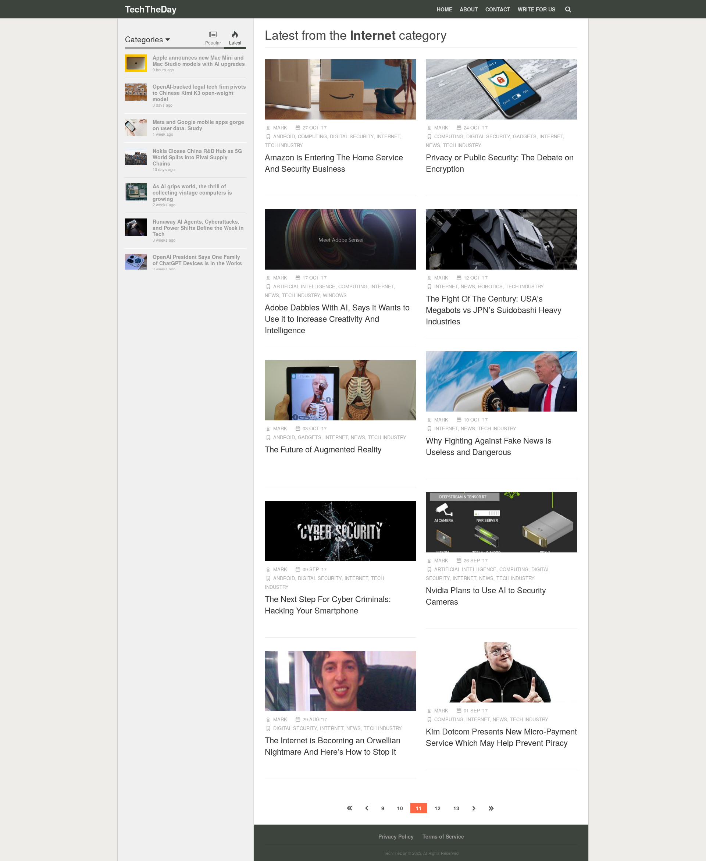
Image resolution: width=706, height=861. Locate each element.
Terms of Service (443, 836)
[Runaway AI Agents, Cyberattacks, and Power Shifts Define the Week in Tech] (136, 233)
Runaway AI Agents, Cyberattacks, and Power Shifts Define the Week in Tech (198, 228)
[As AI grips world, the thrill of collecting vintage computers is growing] (136, 198)
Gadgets (524, 136)
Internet (388, 136)
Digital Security (352, 136)
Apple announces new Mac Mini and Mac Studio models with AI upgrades (199, 60)
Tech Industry (284, 145)
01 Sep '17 (476, 710)
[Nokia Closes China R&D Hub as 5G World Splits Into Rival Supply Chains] (136, 163)
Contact (497, 9)
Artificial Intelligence (304, 286)
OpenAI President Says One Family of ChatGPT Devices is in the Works (197, 260)
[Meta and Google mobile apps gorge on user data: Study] (136, 134)
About (469, 9)
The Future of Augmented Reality (323, 449)
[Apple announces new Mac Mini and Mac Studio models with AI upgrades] (136, 69)
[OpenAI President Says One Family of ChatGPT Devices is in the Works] (136, 269)
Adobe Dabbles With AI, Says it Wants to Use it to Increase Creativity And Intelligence (337, 318)
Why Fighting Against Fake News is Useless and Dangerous (489, 445)
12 (438, 808)
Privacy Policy (396, 836)
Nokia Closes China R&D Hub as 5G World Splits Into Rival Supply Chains (197, 157)
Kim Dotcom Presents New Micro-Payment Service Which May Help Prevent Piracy (501, 736)
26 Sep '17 (476, 560)
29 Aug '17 (315, 719)
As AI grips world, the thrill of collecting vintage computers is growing (192, 192)
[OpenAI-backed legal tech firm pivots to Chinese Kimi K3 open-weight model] (136, 98)
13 (456, 808)
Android (284, 136)
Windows (335, 295)
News (433, 145)
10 (400, 808)
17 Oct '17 (315, 277)
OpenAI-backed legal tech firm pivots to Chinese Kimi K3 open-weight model (199, 93)
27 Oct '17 (315, 127)
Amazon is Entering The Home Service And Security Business (334, 162)
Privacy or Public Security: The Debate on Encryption (500, 162)
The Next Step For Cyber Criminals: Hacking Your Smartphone (328, 604)
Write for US (536, 9)
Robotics (490, 286)
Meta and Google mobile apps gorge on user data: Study (198, 125)
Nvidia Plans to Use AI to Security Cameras (486, 595)
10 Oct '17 (476, 419)
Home (444, 9)
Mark (280, 127)
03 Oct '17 (315, 428)
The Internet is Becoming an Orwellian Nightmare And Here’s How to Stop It (332, 745)
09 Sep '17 (315, 569)
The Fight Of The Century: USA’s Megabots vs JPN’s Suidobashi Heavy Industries (493, 309)
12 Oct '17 (476, 277)
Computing (312, 136)
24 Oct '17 (476, 127)
